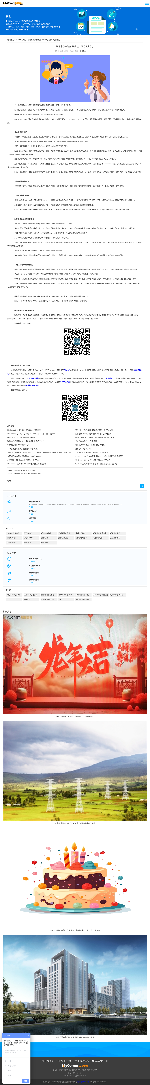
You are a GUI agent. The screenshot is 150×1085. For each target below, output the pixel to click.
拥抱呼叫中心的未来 (83, 449)
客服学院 (56, 40)
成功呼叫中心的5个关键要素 (86, 441)
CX (8, 599)
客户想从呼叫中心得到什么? (18, 445)
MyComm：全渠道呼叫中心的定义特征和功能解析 (26, 464)
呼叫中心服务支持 (81, 1061)
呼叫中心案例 (47, 40)
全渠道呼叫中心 (81, 533)
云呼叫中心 (110, 378)
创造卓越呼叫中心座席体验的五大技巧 (90, 445)
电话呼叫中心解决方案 (67, 595)
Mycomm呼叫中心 (13, 533)
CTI (59, 599)
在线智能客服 (98, 538)
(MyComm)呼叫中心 (100, 1061)
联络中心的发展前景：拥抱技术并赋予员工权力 (25, 441)
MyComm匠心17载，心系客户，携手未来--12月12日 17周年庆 (31, 434)
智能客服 (44, 538)
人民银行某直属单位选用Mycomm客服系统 (91, 452)
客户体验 (27, 599)
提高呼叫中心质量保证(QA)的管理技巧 (28, 473)
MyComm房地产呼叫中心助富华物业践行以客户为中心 (96, 464)
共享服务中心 (11, 543)
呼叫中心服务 (11, 538)
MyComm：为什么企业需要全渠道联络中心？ (93, 460)
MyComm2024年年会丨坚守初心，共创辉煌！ (25, 430)
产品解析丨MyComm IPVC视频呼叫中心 (23, 460)
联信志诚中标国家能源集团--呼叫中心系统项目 (93, 434)
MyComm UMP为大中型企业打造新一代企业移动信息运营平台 (99, 456)
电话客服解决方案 (116, 595)
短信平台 (44, 543)
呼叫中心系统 (21, 40)
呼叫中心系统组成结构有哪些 (84, 599)
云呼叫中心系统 (64, 533)
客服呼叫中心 (28, 538)
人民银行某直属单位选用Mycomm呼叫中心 (24, 456)
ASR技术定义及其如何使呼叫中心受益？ (23, 449)
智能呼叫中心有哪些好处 (49, 595)
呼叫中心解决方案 (34, 40)
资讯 (8, 16)
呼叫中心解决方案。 (32, 385)
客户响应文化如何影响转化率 (25, 471)
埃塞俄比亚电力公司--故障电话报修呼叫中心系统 (94, 430)
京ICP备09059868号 (83, 1082)
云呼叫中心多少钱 (82, 595)
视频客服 (27, 543)
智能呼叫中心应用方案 (14, 595)
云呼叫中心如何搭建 (100, 595)
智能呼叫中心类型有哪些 (49, 599)
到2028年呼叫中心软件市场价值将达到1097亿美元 (94, 437)
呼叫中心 (10, 40)
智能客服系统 (63, 538)
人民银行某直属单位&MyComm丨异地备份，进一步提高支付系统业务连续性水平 (39, 452)
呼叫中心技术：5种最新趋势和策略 (21, 437)
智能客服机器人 (81, 538)
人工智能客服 (115, 538)
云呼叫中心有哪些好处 (32, 595)
